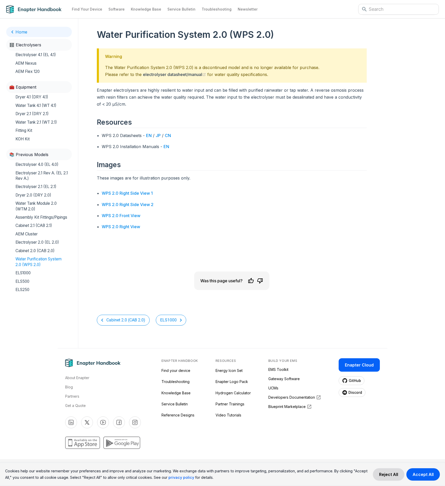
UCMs (273, 388)
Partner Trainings (230, 404)
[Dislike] (260, 281)
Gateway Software (284, 379)
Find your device (175, 370)
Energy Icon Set (229, 370)
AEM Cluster (26, 234)
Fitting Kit (23, 130)
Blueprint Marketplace (287, 406)
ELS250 (22, 289)
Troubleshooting (217, 9)
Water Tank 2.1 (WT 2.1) (36, 122)
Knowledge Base (146, 9)
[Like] (251, 281)
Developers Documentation (291, 397)
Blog (69, 387)
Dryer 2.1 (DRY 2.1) (32, 113)
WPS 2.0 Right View (121, 226)
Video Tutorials (228, 415)
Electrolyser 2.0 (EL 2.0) (37, 242)
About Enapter (77, 378)
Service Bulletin (181, 9)
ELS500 (22, 281)
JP (158, 135)
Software (116, 9)
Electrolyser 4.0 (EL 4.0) (36, 164)
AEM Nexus (26, 63)
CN (168, 135)
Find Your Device (87, 9)
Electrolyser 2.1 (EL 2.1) (35, 186)
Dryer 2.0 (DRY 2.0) (33, 195)
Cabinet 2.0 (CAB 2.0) (35, 250)
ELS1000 (23, 272)
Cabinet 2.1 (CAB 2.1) (33, 225)
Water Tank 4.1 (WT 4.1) (35, 105)
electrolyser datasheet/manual (174, 74)
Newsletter (248, 9)
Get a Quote (75, 405)
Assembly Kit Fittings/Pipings (41, 217)
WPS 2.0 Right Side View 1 (127, 193)
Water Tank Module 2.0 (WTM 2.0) (36, 206)
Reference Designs (177, 415)
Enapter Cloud (359, 365)
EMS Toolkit (278, 369)
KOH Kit (22, 139)
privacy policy (181, 477)
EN (149, 135)
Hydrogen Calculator (233, 393)
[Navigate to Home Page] (37, 9)
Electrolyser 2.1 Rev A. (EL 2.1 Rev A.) (41, 175)
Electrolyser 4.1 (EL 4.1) (35, 54)
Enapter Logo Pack (232, 381)
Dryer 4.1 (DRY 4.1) (31, 97)
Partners (72, 396)
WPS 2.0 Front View (121, 215)
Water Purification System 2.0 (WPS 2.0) (38, 262)
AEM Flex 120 (27, 71)
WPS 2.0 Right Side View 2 (127, 204)
